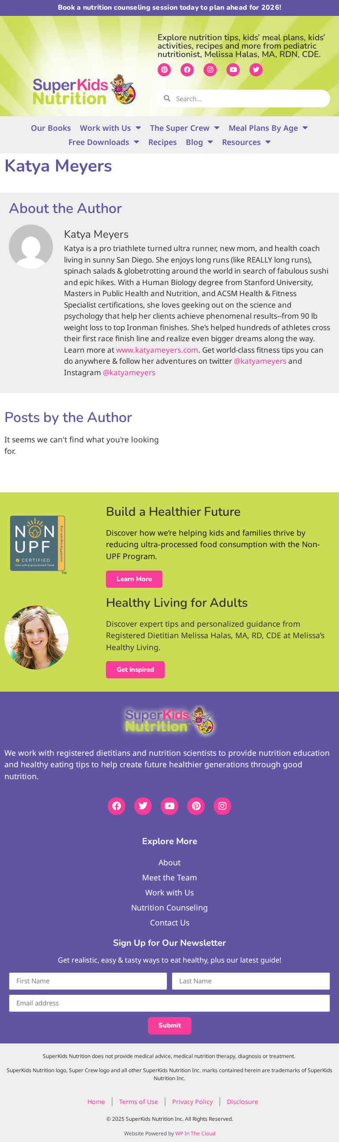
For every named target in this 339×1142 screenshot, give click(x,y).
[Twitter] (256, 69)
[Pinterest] (164, 69)
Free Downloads (98, 142)
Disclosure (242, 1101)
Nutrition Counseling (169, 907)
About (169, 862)
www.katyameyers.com (157, 350)
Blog (194, 142)
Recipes (162, 142)
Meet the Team (169, 877)
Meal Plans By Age (263, 127)
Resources (241, 142)
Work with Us (105, 127)
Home (96, 1101)
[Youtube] (233, 69)
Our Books (51, 127)
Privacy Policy (192, 1101)
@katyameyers (260, 361)
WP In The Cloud (195, 1133)
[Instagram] (210, 69)
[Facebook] (187, 69)
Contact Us (169, 922)
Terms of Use (138, 1101)
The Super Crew (180, 127)
